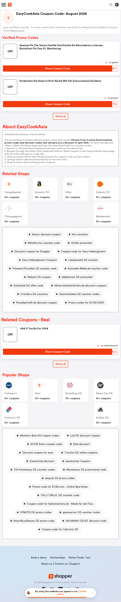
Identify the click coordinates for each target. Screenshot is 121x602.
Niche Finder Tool (79, 557)
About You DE (104, 393)
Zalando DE (103, 192)
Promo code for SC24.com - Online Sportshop (60, 486)
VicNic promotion (81, 243)
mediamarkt (103, 216)
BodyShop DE (73, 393)
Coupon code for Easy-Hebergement (83, 251)
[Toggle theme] (117, 5)
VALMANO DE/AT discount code (86, 521)
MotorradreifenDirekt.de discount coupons (80, 285)
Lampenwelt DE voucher (83, 260)
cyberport (10, 393)
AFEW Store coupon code (46, 444)
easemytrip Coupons (78, 461)
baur (38, 393)
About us (46, 563)
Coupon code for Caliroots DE (60, 529)
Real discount (81, 444)
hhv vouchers (80, 234)
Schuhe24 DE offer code (28, 285)
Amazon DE (42, 192)
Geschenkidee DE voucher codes (79, 294)
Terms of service (79, 582)
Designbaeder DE (15, 192)
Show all (60, 116)
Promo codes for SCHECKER (86, 302)
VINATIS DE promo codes (35, 512)
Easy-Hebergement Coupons (39, 260)
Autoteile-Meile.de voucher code (88, 268)
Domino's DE (12, 417)
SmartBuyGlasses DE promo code (34, 521)
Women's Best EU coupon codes (39, 435)
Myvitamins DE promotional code (86, 469)
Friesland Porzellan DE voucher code (34, 268)
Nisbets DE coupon (39, 277)
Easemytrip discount (42, 461)
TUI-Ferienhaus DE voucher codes (34, 469)
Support (75, 563)
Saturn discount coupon (46, 234)
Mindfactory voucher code (44, 243)
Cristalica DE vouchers (34, 294)
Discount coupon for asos (37, 452)
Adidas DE (102, 417)
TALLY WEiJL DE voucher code (60, 495)
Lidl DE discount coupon (85, 435)
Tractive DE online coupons (81, 452)
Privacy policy (62, 582)
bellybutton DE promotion (77, 277)
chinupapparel (13, 216)
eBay (68, 192)
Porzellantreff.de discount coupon (36, 302)
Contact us (61, 563)
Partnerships (57, 557)
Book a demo (39, 557)
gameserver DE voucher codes (81, 512)
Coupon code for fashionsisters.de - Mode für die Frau (60, 503)
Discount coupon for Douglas (32, 251)
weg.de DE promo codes (60, 478)
